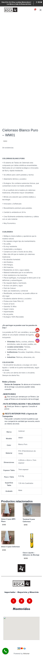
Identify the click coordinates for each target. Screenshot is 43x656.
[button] (40, 9)
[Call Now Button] (5, 651)
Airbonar (26, 653)
